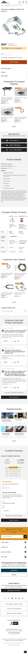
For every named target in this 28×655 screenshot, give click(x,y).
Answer (5, 341)
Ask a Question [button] (14, 397)
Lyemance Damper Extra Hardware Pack (20, 293)
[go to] (7, 91)
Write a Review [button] (14, 520)
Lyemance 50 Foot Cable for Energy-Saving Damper (21, 118)
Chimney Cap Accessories (16, 5)
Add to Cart (14, 62)
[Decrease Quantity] (6, 54)
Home (2, 5)
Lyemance (10, 163)
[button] (14, 145)
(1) (7, 11)
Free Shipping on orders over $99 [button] (14, 604)
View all (14, 126)
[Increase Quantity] (9, 54)
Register (14, 570)
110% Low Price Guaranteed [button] (14, 608)
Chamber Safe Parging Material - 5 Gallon (23, 226)
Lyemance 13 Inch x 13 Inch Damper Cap (21, 98)
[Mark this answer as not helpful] (17, 341)
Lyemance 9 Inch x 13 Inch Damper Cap (7, 118)
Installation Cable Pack (12, 226)
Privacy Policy (17, 644)
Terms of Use (10, 644)
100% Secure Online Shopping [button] (14, 613)
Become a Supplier (14, 590)
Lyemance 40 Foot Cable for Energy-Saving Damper (7, 293)
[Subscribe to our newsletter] (25, 536)
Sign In (14, 574)
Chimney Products (7, 5)
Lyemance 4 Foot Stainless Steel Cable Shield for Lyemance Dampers (20, 274)
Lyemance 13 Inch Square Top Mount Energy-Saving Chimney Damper (6, 99)
